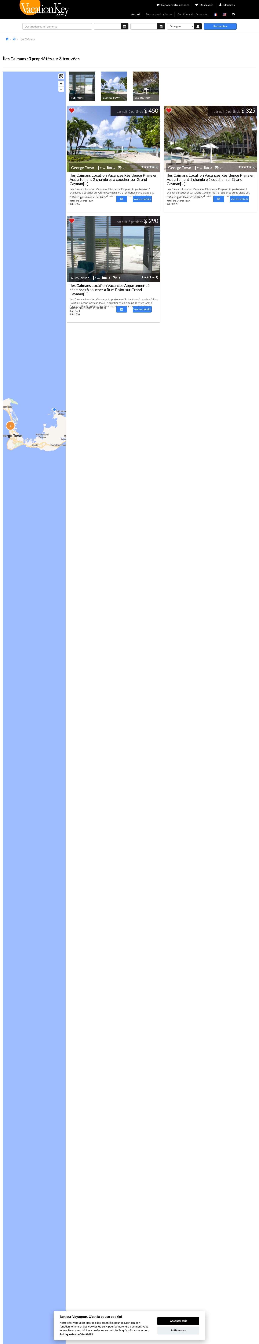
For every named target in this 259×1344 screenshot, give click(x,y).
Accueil (135, 14)
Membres (229, 4)
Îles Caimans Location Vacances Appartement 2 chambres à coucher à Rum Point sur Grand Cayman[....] (110, 289)
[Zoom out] (61, 89)
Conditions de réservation (192, 14)
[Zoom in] (61, 83)
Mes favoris (206, 4)
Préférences (178, 1330)
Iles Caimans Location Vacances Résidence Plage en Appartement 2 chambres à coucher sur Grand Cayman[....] (113, 179)
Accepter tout (178, 1320)
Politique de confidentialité (76, 1334)
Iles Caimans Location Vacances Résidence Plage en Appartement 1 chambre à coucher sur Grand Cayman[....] (210, 179)
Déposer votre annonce (175, 4)
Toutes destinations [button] (158, 14)
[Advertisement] (161, 45)
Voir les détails (142, 199)
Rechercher (220, 26)
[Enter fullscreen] (61, 76)
